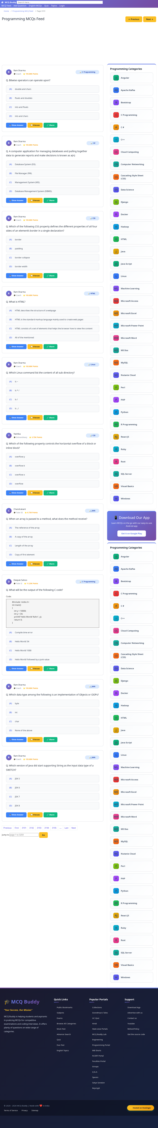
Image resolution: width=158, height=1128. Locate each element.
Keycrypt (96, 1088)
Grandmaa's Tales (100, 1012)
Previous (7, 828)
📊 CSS (92, 218)
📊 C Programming (87, 72)
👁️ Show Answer (16, 125)
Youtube (131, 1023)
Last (66, 828)
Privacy (25, 1110)
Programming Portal (101, 1045)
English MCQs (35, 5)
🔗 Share (50, 125)
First (17, 828)
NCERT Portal (98, 1055)
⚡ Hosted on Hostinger (140, 1108)
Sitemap (34, 1110)
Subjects (60, 1012)
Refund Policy (133, 1029)
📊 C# (92, 143)
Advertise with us (135, 1012)
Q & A (94, 1072)
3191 (24, 828)
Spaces (95, 1077)
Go (43, 835)
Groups (95, 1066)
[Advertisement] (79, 43)
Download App (134, 1007)
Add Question (20, 5)
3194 (46, 828)
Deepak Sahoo (20, 580)
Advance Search (64, 1034)
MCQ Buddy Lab (99, 1034)
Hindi (94, 1023)
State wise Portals (100, 1029)
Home (6, 11)
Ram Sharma (20, 70)
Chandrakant (20, 509)
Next (73, 828)
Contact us (132, 1018)
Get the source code (136, 1034)
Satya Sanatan (98, 1082)
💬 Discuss (35, 125)
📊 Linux (91, 364)
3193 (39, 828)
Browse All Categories (66, 1023)
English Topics (63, 1050)
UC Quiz (95, 1018)
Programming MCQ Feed (22, 11)
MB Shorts (96, 1050)
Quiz (46, 5)
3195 (54, 828)
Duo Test (60, 1045)
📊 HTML (91, 293)
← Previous (133, 19)
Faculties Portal (99, 1061)
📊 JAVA (92, 510)
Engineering (97, 1039)
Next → (149, 19)
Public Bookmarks (64, 1007)
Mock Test (61, 1029)
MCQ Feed (6, 5)
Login (62, 5)
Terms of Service (11, 1110)
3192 (31, 828)
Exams (59, 1018)
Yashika (17, 433)
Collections (97, 1007)
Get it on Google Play (131, 533)
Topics (54, 5)
